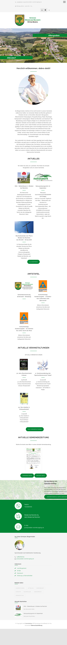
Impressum (20, 573)
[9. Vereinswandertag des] (43, 364)
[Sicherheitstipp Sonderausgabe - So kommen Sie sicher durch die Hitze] (24, 318)
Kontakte (18, 591)
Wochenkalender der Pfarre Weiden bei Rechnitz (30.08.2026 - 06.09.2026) (24, 237)
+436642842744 (20, 556)
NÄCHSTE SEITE (40, 475)
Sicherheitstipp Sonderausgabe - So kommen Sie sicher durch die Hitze (24, 328)
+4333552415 (20, 2)
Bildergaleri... (28, 591)
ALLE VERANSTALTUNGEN (35, 429)
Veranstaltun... (20, 595)
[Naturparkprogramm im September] (43, 177)
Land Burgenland (21, 568)
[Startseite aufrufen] (28, 20)
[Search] (49, 10)
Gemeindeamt (40, 588)
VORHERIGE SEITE (27, 475)
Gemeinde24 (28, 623)
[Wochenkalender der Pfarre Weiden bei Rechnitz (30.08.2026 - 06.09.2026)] (24, 227)
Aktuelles (31, 588)
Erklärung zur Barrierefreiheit (24, 575)
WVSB (19, 570)
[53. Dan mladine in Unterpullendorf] (24, 399)
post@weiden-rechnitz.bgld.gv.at (33, 2)
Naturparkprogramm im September (33, 613)
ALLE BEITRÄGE (33, 261)
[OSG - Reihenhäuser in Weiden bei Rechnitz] (24, 177)
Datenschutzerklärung (36, 625)
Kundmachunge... (20, 588)
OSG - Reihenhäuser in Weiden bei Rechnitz (35, 606)
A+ (42, 10)
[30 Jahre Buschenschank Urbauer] (24, 364)
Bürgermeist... (38, 591)
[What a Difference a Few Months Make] (18, 607)
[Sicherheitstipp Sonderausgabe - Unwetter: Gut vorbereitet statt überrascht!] (43, 286)
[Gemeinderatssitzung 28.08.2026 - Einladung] (24, 286)
